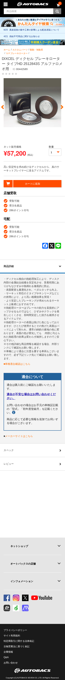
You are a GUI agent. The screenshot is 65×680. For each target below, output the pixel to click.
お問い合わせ (11, 662)
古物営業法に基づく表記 (16, 646)
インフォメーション (21, 581)
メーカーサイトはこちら (19, 436)
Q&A (6, 657)
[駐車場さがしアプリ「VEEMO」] (16, 608)
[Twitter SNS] (25, 598)
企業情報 (8, 652)
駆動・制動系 (36, 49)
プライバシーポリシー (15, 630)
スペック (9, 450)
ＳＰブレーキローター (17, 53)
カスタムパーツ (20, 49)
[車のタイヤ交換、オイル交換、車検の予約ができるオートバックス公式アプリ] (7, 608)
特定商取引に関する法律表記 (19, 641)
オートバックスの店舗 (23, 563)
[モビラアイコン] (25, 608)
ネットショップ (19, 546)
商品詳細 (9, 266)
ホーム (7, 49)
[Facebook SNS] (7, 598)
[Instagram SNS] (16, 598)
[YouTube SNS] (41, 598)
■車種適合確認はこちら (17, 363)
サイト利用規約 (12, 635)
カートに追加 (32, 183)
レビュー (9, 463)
